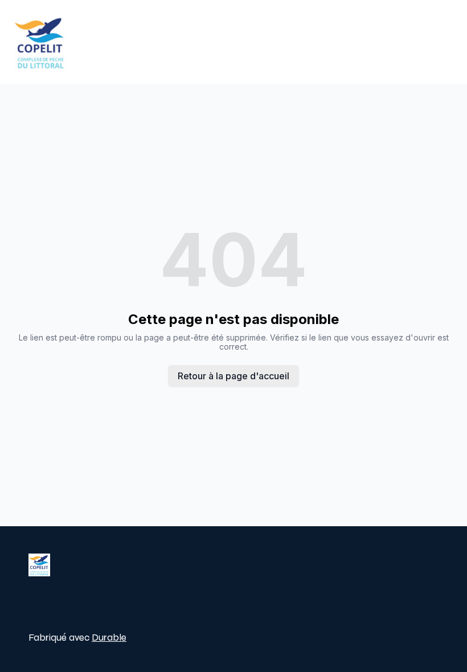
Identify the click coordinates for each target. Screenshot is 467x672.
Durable (109, 638)
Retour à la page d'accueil (233, 376)
